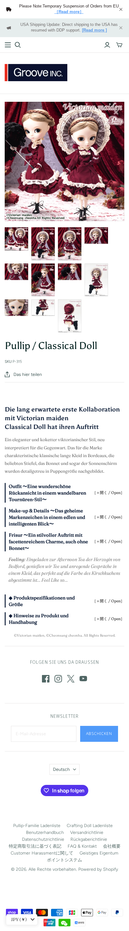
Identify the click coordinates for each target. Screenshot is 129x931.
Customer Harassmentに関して (42, 853)
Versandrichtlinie (86, 832)
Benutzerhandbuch (45, 832)
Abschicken (99, 733)
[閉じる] (121, 9)
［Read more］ (69, 12)
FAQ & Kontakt (82, 846)
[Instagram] (58, 678)
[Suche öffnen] (18, 45)
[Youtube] (83, 678)
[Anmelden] (107, 45)
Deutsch (61, 769)
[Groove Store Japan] (36, 71)
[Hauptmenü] (8, 45)
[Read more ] (94, 30)
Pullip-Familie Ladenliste (36, 825)
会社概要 (112, 846)
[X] (71, 678)
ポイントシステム (64, 860)
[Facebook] (45, 678)
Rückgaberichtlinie (88, 839)
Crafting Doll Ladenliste (90, 825)
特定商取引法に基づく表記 (35, 846)
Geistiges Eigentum (99, 853)
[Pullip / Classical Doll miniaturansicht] (16, 239)
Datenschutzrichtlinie (43, 839)
